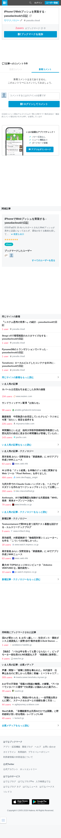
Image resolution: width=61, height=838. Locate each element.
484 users (7, 477)
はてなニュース (30, 786)
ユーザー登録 (52, 3)
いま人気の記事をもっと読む (17, 444)
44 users (6, 704)
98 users (6, 410)
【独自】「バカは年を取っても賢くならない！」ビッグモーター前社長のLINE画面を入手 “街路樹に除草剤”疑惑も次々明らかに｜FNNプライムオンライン (30, 654)
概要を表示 (19, 234)
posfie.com (21, 437)
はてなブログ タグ (12, 786)
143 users (7, 437)
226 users (7, 423)
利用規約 (22, 752)
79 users (6, 504)
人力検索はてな (43, 781)
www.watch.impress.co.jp (26, 544)
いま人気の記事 (10, 384)
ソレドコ (7, 791)
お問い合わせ (49, 747)
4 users (6, 658)
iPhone (9, 244)
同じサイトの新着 (11, 316)
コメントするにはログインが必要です (28, 95)
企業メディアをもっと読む (15, 725)
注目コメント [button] (15, 69)
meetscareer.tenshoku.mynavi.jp (31, 677)
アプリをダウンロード (41, 149)
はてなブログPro (26, 781)
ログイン (38, 3)
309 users (7, 677)
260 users (7, 491)
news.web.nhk (21, 463)
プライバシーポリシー (38, 752)
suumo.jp (19, 691)
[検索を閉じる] (30, 3)
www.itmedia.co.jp (23, 504)
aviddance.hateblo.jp (22, 645)
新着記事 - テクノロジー (14, 518)
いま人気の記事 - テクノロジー (18, 451)
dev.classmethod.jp (25, 491)
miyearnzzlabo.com (25, 423)
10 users (6, 572)
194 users (7, 396)
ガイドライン (9, 752)
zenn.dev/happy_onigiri (27, 477)
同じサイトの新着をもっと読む (18, 377)
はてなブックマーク (12, 741)
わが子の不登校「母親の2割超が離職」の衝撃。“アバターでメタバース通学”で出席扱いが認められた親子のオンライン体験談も (30, 687)
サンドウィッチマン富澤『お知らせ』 (21, 403)
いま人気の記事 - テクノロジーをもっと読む (24, 512)
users (20, 28)
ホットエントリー (28, 769)
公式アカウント (10, 769)
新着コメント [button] (45, 69)
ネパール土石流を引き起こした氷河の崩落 (23, 389)
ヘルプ (38, 747)
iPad (11, 227)
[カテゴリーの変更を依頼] (21, 20)
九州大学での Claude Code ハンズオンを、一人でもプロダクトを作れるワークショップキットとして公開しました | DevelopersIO (30, 487)
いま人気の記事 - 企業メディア (18, 664)
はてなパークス (47, 786)
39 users (6, 691)
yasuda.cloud (33, 20)
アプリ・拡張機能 (11, 747)
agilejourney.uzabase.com (27, 704)
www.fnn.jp (18, 658)
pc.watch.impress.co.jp (25, 572)
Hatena (31, 810)
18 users (6, 544)
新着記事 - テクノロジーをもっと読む (21, 579)
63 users (6, 463)
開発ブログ (27, 747)
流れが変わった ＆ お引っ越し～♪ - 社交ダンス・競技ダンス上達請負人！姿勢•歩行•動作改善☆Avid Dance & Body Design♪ (30, 641)
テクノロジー (13, 20)
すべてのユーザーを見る (43, 260)
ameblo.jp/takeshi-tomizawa (28, 410)
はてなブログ (9, 781)
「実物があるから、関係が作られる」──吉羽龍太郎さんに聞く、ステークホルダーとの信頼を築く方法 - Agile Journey (30, 700)
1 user (5, 329)
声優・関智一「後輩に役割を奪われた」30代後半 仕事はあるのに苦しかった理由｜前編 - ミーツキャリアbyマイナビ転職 (29, 673)
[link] (6, 255)
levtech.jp (19, 718)
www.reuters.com (24, 396)
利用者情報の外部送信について (18, 757)
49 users (6, 718)
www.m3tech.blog (21, 531)
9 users (6, 531)
